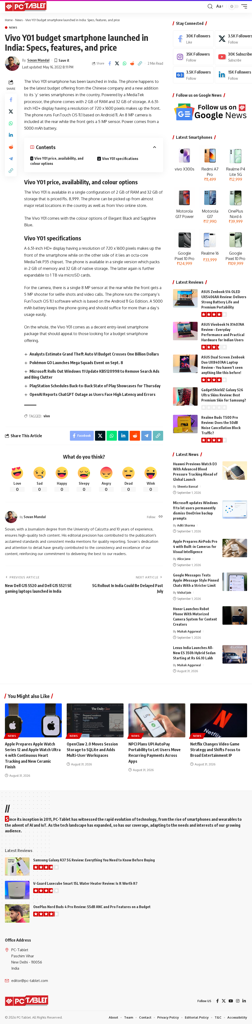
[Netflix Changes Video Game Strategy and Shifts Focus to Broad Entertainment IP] (218, 720)
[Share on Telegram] (11, 159)
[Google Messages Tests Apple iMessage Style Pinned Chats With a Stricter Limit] (234, 582)
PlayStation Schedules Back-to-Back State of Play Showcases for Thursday (95, 385)
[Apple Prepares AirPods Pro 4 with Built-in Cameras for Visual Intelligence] (234, 548)
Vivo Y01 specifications (120, 158)
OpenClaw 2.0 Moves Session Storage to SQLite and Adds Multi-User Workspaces (92, 750)
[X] (223, 1001)
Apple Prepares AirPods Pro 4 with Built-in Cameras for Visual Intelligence (195, 546)
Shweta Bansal (187, 486)
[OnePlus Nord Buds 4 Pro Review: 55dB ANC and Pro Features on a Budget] (17, 913)
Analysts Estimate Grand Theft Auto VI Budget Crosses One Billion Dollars (94, 354)
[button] (210, 6)
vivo (47, 416)
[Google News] (193, 74)
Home (9, 20)
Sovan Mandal (38, 60)
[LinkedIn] (244, 1001)
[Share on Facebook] (109, 63)
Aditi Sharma (186, 525)
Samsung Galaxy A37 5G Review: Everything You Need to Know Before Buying (94, 860)
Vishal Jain (184, 592)
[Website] (160, 516)
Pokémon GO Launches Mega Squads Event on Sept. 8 (76, 362)
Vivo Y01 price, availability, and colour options (56, 161)
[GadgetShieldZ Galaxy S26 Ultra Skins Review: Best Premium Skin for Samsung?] (185, 396)
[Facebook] (193, 38)
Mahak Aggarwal (189, 631)
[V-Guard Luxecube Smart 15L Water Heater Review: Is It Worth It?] (17, 890)
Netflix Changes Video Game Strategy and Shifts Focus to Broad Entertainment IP (215, 750)
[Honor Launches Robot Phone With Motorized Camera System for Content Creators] (234, 615)
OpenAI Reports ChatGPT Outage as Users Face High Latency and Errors (93, 394)
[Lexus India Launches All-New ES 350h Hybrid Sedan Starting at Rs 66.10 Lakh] (234, 654)
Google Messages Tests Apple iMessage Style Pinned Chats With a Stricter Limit (196, 580)
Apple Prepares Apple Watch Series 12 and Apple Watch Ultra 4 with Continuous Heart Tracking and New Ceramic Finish (33, 755)
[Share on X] (117, 63)
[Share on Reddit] (132, 63)
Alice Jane (183, 559)
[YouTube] (230, 1001)
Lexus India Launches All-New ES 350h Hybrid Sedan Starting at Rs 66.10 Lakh (194, 653)
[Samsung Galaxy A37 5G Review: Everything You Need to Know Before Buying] (17, 866)
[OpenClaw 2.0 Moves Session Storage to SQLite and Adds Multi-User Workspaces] (95, 720)
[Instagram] (193, 56)
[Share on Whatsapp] (124, 63)
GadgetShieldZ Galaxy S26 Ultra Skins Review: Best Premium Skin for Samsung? (223, 395)
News (19, 20)
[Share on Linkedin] (11, 135)
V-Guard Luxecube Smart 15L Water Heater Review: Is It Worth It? (85, 883)
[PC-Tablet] (26, 6)
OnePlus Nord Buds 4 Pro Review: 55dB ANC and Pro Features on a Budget (92, 907)
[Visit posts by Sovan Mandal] (12, 63)
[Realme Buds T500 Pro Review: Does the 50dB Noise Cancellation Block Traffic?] (185, 424)
